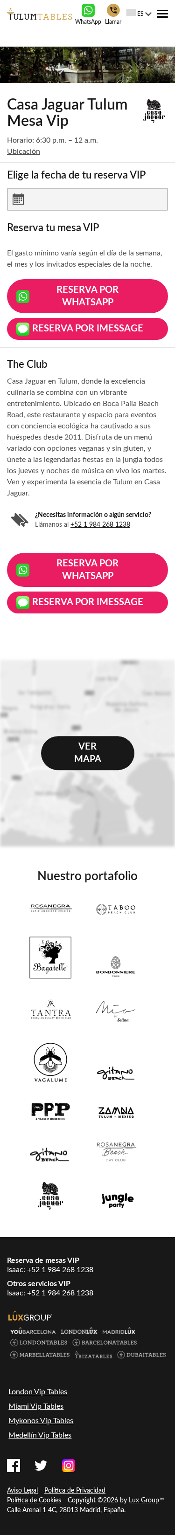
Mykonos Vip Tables (40, 1421)
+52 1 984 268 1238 (100, 525)
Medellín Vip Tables (39, 1435)
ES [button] (140, 14)
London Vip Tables (37, 1392)
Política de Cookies (34, 1500)
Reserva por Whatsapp (87, 296)
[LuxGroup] (30, 1315)
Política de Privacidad (74, 1490)
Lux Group (144, 1500)
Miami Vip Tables (35, 1406)
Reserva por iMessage (87, 328)
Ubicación (23, 151)
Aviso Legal (22, 1490)
